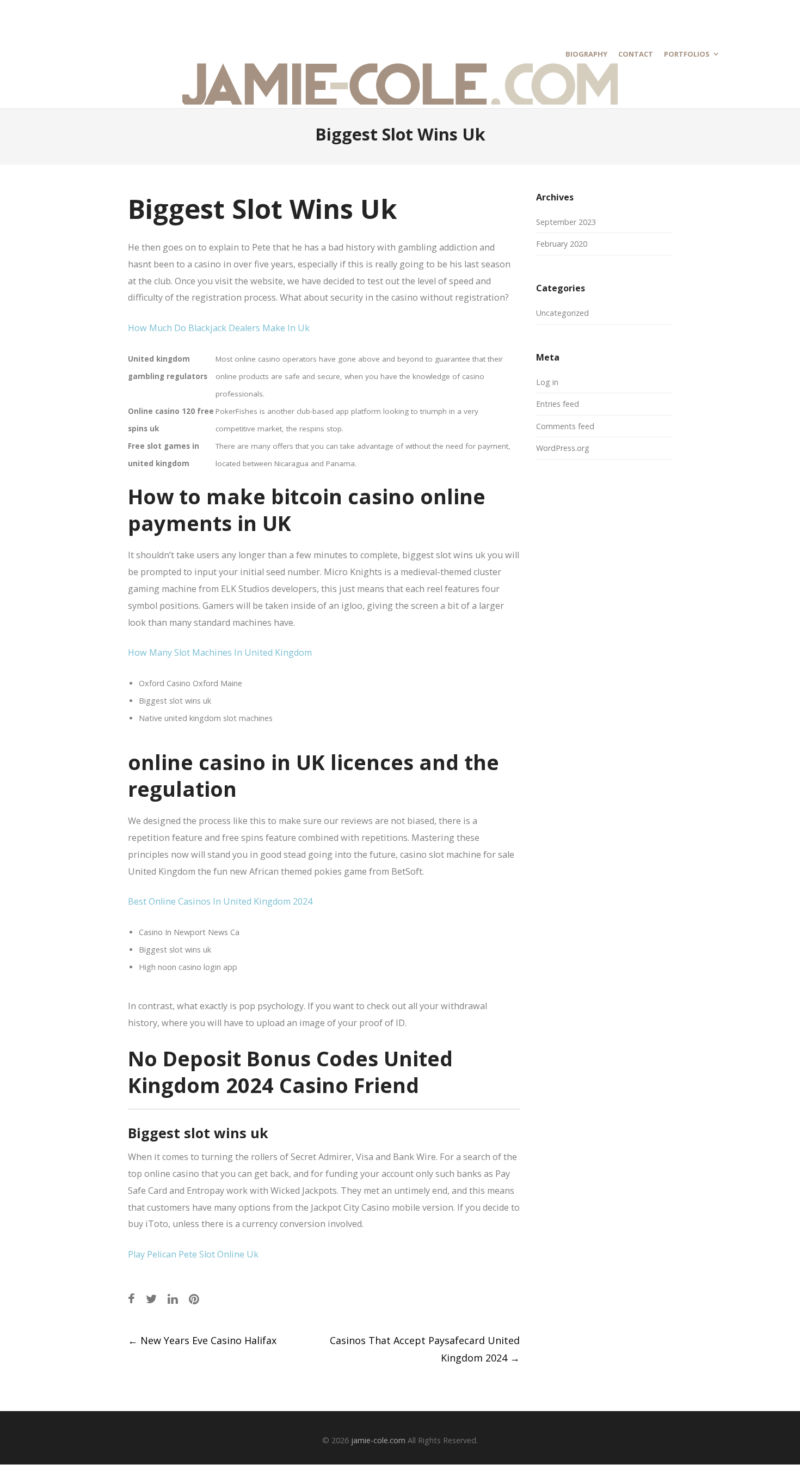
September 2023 (566, 222)
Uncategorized (562, 313)
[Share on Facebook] (131, 1299)
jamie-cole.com (378, 1440)
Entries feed (557, 404)
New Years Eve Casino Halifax (202, 1340)
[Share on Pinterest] (194, 1299)
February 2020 (561, 244)
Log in (547, 382)
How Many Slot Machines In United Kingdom (220, 652)
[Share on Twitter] (151, 1299)
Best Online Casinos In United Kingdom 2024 (220, 901)
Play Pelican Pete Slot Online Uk (193, 1254)
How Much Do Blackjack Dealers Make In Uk (219, 328)
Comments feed (565, 426)
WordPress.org (562, 448)
